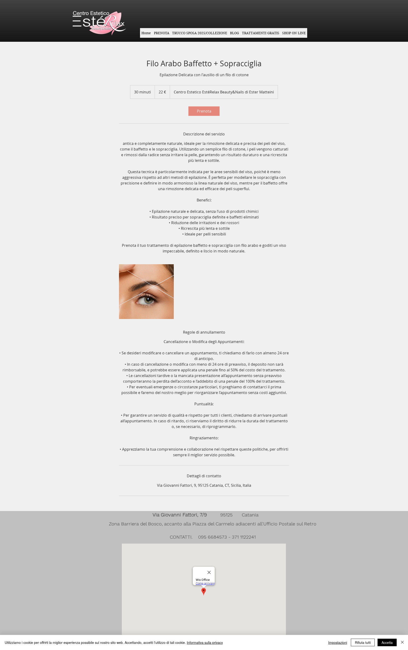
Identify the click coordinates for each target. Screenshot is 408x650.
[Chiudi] (402, 642)
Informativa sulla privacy (205, 642)
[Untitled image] (146, 291)
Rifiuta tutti (363, 642)
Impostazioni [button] (337, 642)
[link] (204, 111)
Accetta (387, 642)
